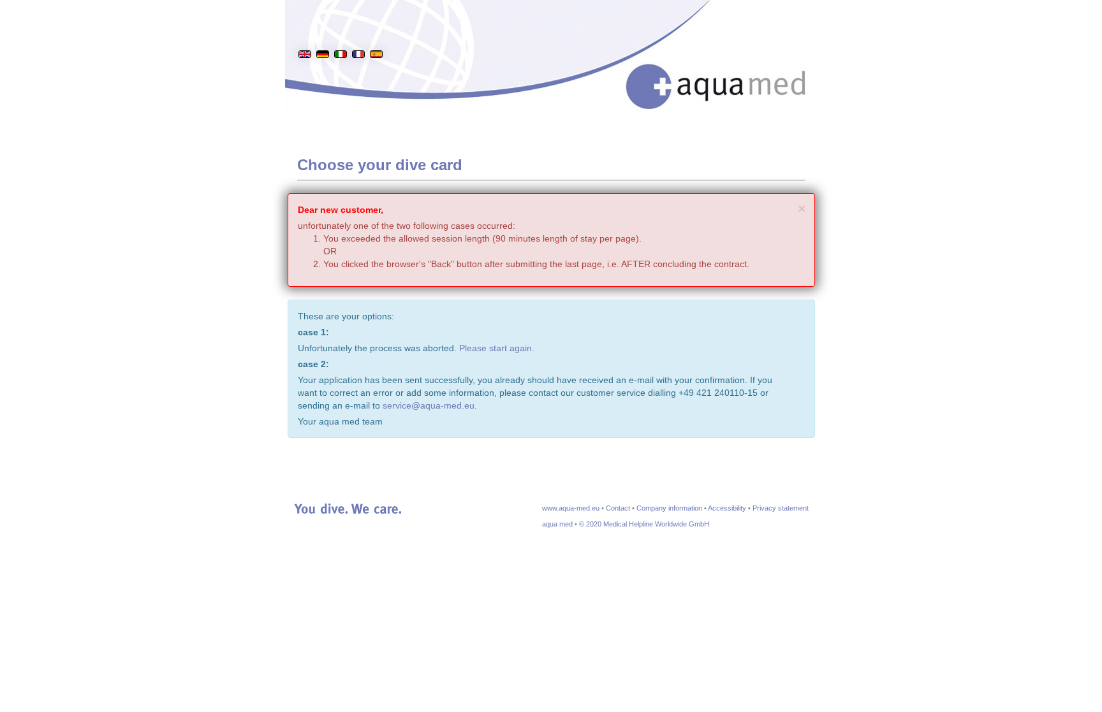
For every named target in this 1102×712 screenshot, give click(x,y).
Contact (618, 508)
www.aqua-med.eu (570, 508)
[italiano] (340, 34)
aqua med (557, 524)
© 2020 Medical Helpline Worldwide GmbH (644, 524)
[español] (376, 34)
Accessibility (727, 508)
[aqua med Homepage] (728, 69)
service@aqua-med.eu (428, 405)
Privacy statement (781, 508)
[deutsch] (322, 34)
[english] (304, 34)
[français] (358, 34)
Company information (669, 508)
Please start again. (496, 348)
